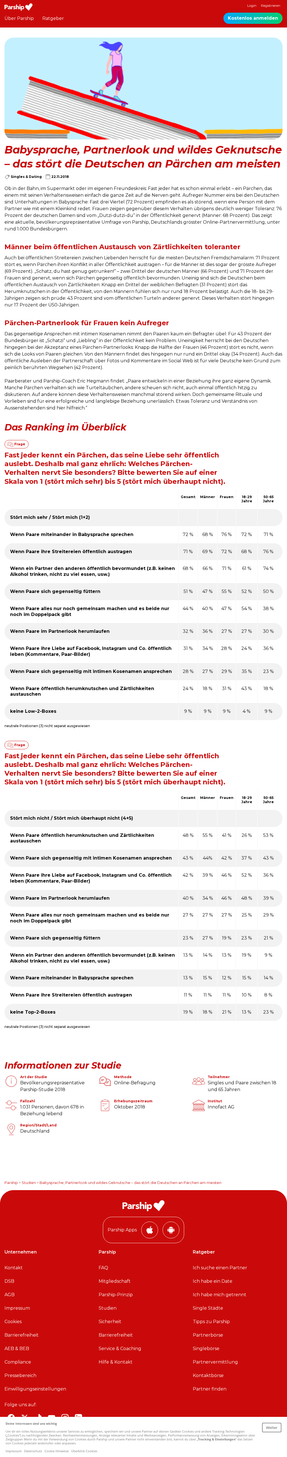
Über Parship (19, 18)
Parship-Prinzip (116, 1294)
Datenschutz (33, 1451)
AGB (9, 1294)
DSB (9, 1281)
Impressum (17, 1308)
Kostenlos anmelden (253, 18)
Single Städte (208, 1308)
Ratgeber (53, 18)
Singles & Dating (26, 177)
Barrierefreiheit (21, 1335)
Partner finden (209, 1389)
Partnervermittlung (215, 1362)
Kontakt (13, 1267)
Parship (11, 1182)
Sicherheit (110, 1321)
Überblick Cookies (84, 1451)
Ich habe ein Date (212, 1281)
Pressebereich (20, 1375)
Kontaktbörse (208, 1375)
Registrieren (270, 5)
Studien (29, 1182)
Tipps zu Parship (211, 1321)
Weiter (271, 1427)
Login (251, 5)
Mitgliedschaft (115, 1281)
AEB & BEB (16, 1348)
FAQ (103, 1267)
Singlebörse (206, 1348)
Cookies (13, 1321)
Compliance (17, 1362)
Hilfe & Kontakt (116, 1362)
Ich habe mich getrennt (219, 1294)
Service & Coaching (120, 1348)
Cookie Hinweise (57, 1451)
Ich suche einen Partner (220, 1267)
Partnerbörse (208, 1335)
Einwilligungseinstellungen (35, 1389)
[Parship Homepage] (18, 7)
